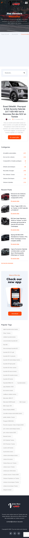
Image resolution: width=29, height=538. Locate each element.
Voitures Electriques (8, 178)
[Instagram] (18, 533)
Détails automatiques (9, 166)
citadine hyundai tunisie (9, 337)
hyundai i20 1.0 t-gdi (8, 352)
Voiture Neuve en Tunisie (9, 463)
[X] (14, 533)
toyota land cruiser (8, 451)
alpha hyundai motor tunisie (10, 329)
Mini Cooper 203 (7, 405)
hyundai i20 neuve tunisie (10, 371)
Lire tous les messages (7, 263)
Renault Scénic (7, 436)
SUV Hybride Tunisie (8, 440)
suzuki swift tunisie (8, 448)
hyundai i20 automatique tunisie (11, 360)
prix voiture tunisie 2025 (9, 432)
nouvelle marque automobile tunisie (12, 413)
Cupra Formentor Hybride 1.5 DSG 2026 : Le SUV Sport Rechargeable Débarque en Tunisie (19, 252)
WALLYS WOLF (7, 490)
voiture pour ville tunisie (9, 470)
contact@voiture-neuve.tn (14, 521)
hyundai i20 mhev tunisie (9, 367)
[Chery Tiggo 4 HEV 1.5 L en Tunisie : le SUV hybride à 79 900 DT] (5, 209)
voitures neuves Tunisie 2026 (11, 474)
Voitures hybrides (8, 182)
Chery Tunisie (6, 333)
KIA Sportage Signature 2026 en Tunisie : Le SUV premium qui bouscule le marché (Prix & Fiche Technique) (19, 222)
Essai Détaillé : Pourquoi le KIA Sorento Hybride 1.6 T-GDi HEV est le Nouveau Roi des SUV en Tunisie (14, 111)
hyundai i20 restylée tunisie (10, 375)
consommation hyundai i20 (10, 341)
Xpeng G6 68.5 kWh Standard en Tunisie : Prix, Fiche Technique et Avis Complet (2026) (19, 237)
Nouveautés (15, 34)
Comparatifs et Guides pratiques (12, 161)
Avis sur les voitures (9, 157)
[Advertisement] (14, 51)
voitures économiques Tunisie (11, 482)
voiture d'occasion (8, 459)
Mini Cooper (23, 402)
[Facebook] (10, 533)
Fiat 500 (5, 344)
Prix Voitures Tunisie (9, 174)
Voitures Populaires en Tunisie (11, 478)
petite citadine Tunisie (9, 417)
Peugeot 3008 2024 (8, 421)
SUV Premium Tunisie (9, 444)
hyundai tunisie (21, 383)
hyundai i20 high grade (9, 363)
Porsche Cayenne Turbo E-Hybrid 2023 (13, 425)
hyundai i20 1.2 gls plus (9, 356)
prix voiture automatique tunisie (11, 428)
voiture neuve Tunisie (9, 467)
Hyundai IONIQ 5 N (8, 383)
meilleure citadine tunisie (9, 394)
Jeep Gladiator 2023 (8, 386)
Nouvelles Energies (8, 170)
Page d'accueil (5, 34)
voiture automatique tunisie (10, 455)
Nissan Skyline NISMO (9, 409)
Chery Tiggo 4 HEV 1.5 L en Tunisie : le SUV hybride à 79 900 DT (19, 208)
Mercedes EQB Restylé (9, 402)
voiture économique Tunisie (10, 486)
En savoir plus (14, 137)
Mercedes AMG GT (8, 398)
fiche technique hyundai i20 (10, 348)
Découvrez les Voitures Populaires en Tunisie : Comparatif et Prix (18, 195)
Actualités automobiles (9, 153)
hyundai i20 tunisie (8, 379)
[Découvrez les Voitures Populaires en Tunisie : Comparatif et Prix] (5, 197)
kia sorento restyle (8, 390)
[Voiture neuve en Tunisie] (14, 505)
